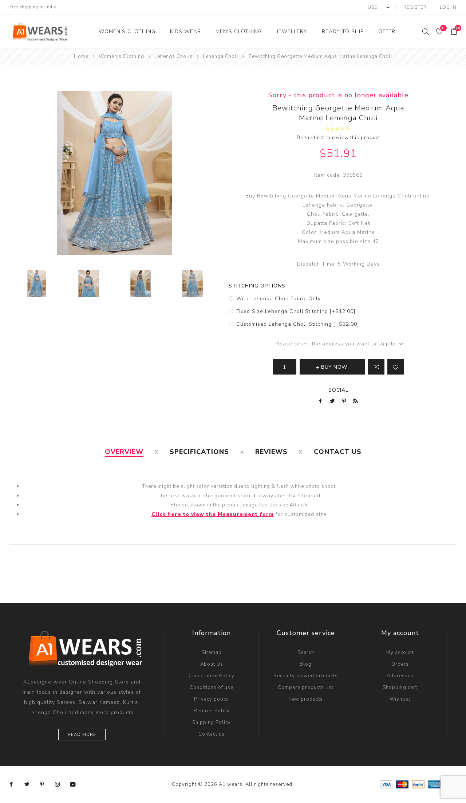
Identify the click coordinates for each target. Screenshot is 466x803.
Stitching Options (257, 285)
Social (338, 390)
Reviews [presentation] (271, 451)
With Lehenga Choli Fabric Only (278, 298)
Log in (448, 7)
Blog (306, 664)
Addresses (400, 676)
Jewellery (292, 31)
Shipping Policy (211, 722)
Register (415, 7)
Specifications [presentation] (199, 451)
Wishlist (400, 699)
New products (305, 699)
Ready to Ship (343, 31)
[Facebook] (11, 784)
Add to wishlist (395, 367)
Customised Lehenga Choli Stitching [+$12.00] (297, 324)
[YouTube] (73, 784)
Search (305, 652)
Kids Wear (185, 31)
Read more (82, 734)
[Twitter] (27, 784)
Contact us (211, 734)
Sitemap (212, 652)
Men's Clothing (239, 31)
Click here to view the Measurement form (212, 514)
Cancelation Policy (211, 676)
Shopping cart (400, 687)
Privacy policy (211, 699)
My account (400, 652)
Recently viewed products (305, 676)
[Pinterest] (42, 784)
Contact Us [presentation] (338, 451)
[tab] (124, 451)
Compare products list (305, 687)
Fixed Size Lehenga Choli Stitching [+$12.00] (295, 311)
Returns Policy (212, 711)
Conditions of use (211, 687)
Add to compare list (376, 367)
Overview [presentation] (124, 451)
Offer (386, 31)
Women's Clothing (127, 31)
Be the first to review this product (338, 137)
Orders (400, 664)
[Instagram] (57, 784)
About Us (211, 664)
